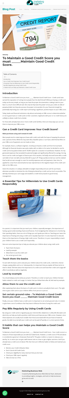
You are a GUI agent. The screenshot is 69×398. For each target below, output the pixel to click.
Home (20, 9)
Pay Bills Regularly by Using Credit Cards (14, 85)
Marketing (26, 9)
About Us (30, 394)
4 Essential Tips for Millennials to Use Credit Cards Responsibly (21, 83)
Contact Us (39, 394)
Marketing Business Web (44, 391)
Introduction (6, 79)
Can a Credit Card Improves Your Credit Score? (16, 81)
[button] (4, 393)
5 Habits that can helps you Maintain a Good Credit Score (19, 87)
